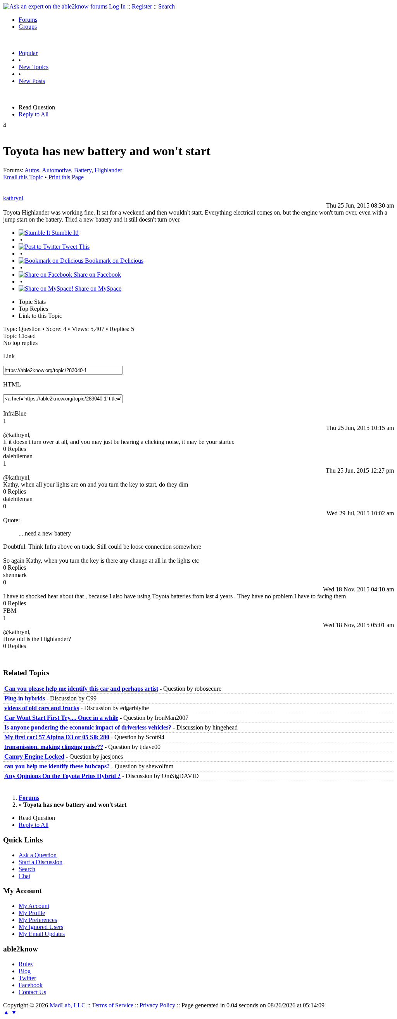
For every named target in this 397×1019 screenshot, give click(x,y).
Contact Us (32, 992)
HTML (12, 384)
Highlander (108, 170)
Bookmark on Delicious (113, 260)
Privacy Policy (157, 1005)
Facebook (31, 985)
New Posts (32, 81)
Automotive (56, 170)
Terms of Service (112, 1005)
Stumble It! (64, 232)
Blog (25, 971)
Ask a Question (38, 855)
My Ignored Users (41, 927)
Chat (24, 876)
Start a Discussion (40, 862)
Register (142, 6)
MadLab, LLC (68, 1005)
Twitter (27, 978)
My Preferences (38, 920)
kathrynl (13, 198)
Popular (28, 53)
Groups (28, 26)
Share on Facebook (96, 274)
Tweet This (75, 246)
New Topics (33, 67)
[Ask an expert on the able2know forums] (55, 6)
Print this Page (66, 177)
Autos (31, 170)
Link (9, 356)
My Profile (32, 913)
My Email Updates (42, 934)
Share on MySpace (97, 288)
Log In (117, 6)
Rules (26, 964)
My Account (34, 906)
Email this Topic (23, 177)
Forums (28, 19)
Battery (82, 170)
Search (166, 6)
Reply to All (33, 114)
